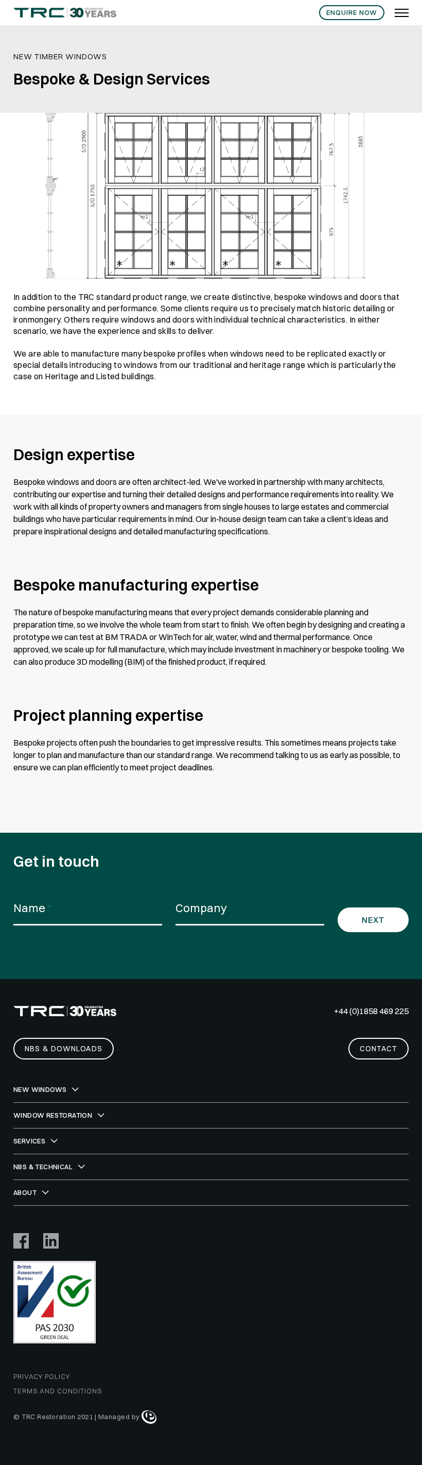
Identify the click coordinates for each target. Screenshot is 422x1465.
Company (201, 908)
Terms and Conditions (57, 1391)
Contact (378, 1048)
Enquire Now (351, 12)
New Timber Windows (60, 56)
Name (32, 908)
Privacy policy (41, 1376)
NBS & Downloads (63, 1048)
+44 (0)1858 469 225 (371, 1011)
